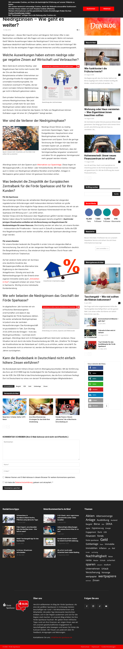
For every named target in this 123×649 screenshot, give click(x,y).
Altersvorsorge (104, 516)
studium (107, 564)
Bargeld (18, 386)
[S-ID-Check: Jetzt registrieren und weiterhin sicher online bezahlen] (49, 518)
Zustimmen (91, 9)
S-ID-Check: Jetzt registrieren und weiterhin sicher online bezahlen (68, 518)
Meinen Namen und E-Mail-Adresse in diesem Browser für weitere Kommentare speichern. (40, 477)
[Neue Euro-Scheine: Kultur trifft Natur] (15, 406)
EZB (24, 386)
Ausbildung (103, 520)
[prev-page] (4, 426)
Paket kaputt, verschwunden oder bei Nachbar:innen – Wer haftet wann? (27, 529)
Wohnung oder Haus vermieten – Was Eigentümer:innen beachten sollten (101, 112)
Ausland (114, 520)
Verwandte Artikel (11, 393)
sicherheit (111, 560)
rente (89, 560)
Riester (95, 560)
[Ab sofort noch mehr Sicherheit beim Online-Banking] (49, 553)
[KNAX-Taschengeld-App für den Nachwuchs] (9, 542)
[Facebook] (86, 606)
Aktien (90, 515)
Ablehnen (107, 9)
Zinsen (45, 386)
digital (88, 528)
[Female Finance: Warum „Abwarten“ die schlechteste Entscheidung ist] (68, 406)
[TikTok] (99, 606)
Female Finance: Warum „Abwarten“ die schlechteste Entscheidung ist (66, 419)
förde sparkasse (92, 540)
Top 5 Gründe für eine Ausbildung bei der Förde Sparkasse (106, 344)
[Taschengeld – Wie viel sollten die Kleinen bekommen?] (102, 280)
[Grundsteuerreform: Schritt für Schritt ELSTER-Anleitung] (49, 542)
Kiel (113, 548)
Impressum (95, 647)
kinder (88, 552)
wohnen (88, 580)
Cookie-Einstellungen (108, 647)
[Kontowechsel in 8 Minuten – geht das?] (90, 322)
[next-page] (7, 426)
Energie (108, 528)
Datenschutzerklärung (24, 482)
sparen (90, 564)
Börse (97, 524)
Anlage (90, 519)
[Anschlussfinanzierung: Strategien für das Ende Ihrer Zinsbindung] (41, 406)
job (109, 548)
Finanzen (91, 536)
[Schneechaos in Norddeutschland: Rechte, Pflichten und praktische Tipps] (9, 518)
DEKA (109, 524)
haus (101, 544)
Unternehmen (93, 568)
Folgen (98, 209)
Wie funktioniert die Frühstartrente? (95, 70)
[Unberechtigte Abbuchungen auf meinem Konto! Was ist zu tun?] (49, 530)
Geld (29, 386)
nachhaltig (94, 552)
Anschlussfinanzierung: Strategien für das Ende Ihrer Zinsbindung (39, 419)
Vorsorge (106, 572)
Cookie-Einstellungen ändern (19, 13)
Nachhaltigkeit (96, 556)
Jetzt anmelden (102, 248)
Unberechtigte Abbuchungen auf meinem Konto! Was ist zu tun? (68, 529)
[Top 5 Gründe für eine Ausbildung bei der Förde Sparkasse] (90, 345)
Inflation (103, 548)
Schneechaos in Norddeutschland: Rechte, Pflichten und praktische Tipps (27, 518)
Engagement (91, 532)
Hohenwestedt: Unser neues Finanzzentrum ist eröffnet (100, 157)
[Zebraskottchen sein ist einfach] (90, 333)
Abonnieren (115, 209)
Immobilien (91, 548)
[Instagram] (93, 606)
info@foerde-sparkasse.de (61, 637)
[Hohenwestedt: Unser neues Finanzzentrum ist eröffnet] (102, 144)
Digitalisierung (98, 528)
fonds (100, 536)
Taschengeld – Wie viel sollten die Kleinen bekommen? (101, 298)
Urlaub (104, 568)
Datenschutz (85, 647)
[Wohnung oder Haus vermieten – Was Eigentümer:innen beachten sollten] (102, 97)
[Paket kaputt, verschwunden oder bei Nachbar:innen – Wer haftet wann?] (9, 530)
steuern (99, 565)
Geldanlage (37, 386)
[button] (95, 368)
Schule (102, 560)
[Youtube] (106, 606)
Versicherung (93, 572)
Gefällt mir (89, 209)
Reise (110, 556)
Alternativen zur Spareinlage (49, 164)
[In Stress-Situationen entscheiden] (9, 553)
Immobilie (109, 544)
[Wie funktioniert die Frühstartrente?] (102, 56)
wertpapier (91, 576)
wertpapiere (107, 576)
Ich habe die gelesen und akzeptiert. (29, 482)
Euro (100, 532)
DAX (103, 524)
